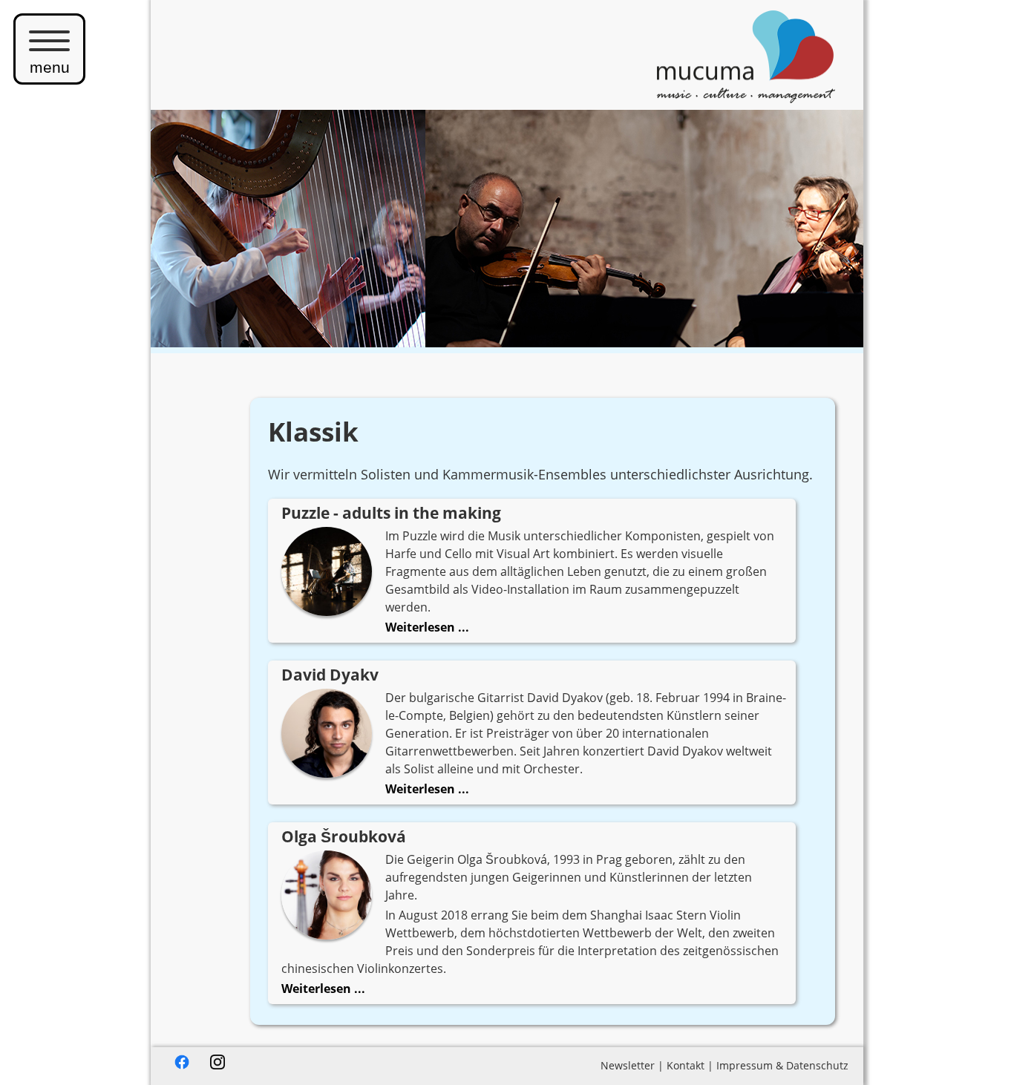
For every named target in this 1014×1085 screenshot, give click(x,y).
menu (50, 67)
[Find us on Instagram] (217, 1065)
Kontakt (685, 1065)
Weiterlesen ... (427, 627)
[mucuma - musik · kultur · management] (746, 98)
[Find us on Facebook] (182, 1065)
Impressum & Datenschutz (782, 1065)
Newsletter (628, 1065)
